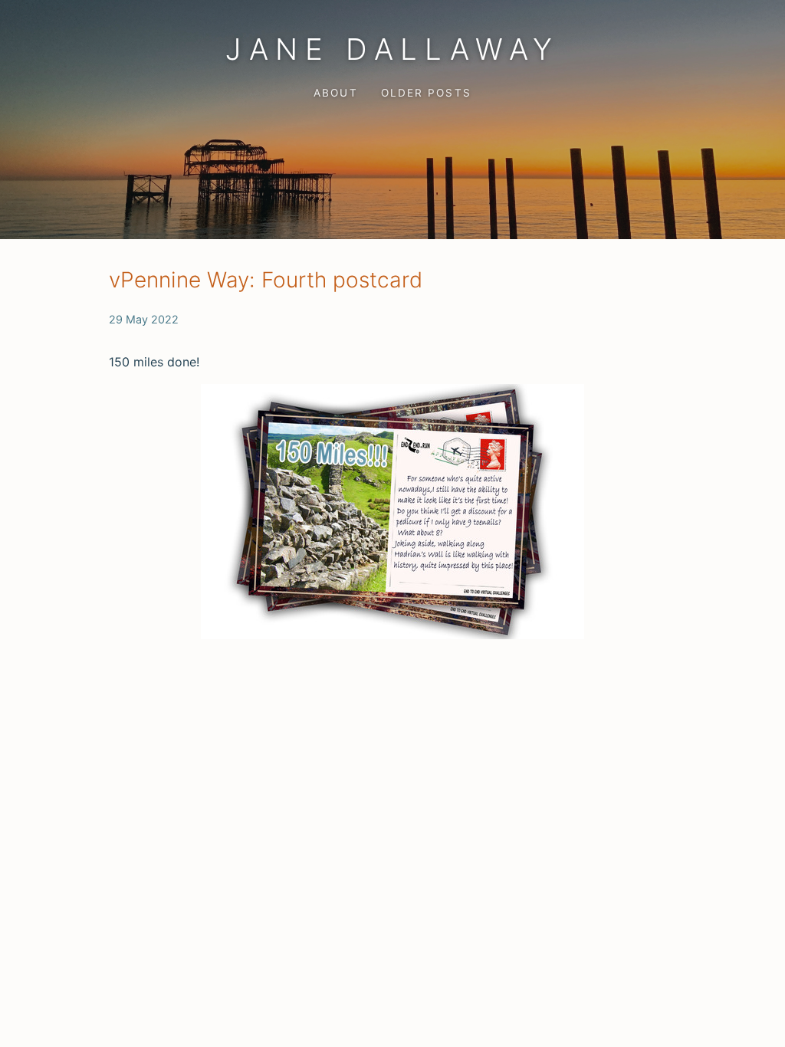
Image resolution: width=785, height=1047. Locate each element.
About (335, 93)
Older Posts (426, 93)
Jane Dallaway (392, 49)
